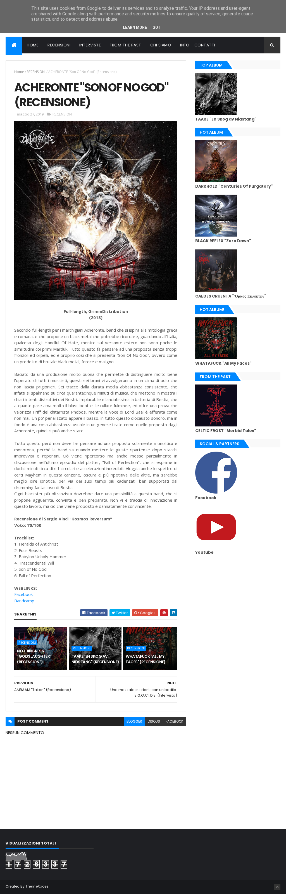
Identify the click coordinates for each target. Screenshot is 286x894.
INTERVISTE (90, 45)
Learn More (135, 27)
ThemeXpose (36, 886)
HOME (33, 45)
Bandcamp (24, 600)
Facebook (23, 594)
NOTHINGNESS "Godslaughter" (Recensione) (34, 656)
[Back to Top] (277, 887)
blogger (134, 721)
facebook (174, 721)
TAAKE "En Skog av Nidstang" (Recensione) (95, 659)
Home (19, 71)
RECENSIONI (58, 45)
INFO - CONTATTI (197, 45)
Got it (158, 27)
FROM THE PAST (125, 45)
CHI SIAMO (160, 45)
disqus (154, 721)
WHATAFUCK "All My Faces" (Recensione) (145, 659)
